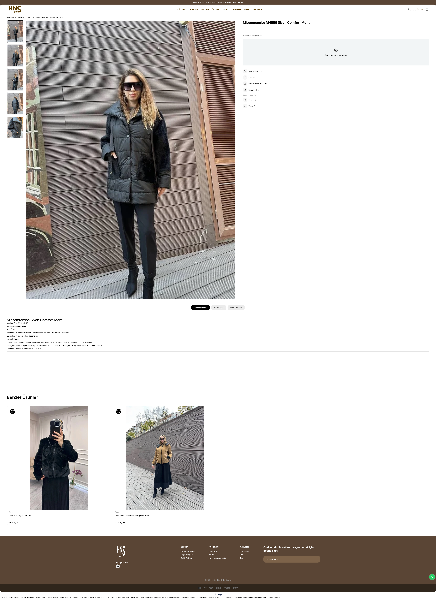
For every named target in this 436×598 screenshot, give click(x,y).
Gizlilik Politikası (186, 558)
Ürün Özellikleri (200, 307)
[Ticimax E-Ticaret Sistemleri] (218, 594)
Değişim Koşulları (187, 555)
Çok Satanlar (245, 551)
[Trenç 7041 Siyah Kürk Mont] (59, 458)
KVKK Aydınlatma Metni (217, 558)
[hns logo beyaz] (127, 552)
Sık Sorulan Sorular (188, 551)
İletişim (211, 555)
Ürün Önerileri (236, 307)
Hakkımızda (213, 551)
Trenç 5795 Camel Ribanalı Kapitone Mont (132, 515)
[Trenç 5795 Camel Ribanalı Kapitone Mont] (165, 458)
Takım (242, 558)
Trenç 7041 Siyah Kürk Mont (20, 515)
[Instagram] (118, 566)
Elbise (242, 555)
